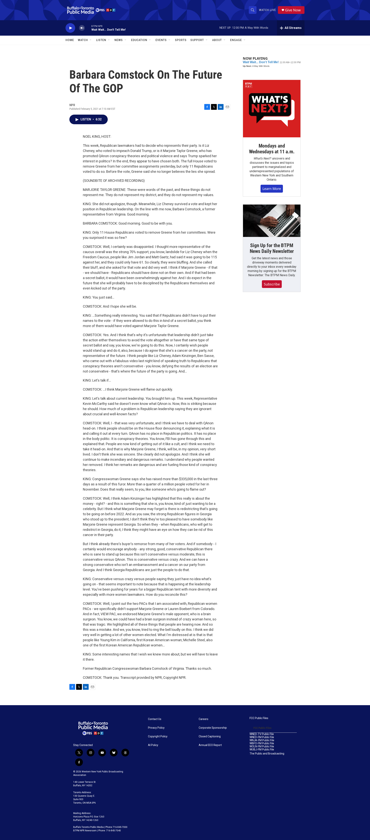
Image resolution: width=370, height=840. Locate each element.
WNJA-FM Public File (262, 740)
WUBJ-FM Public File (262, 749)
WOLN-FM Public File (262, 746)
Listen (101, 40)
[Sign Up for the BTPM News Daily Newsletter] (271, 221)
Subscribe (272, 284)
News (118, 40)
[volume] (82, 28)
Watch (83, 40)
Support (197, 40)
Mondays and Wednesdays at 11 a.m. (272, 148)
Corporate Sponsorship (213, 727)
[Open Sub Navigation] (90, 40)
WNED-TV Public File (262, 734)
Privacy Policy (156, 727)
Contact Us (154, 719)
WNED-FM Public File (262, 737)
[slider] (88, 28)
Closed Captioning (210, 736)
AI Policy (153, 745)
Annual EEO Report (210, 745)
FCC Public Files (259, 718)
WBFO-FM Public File (262, 743)
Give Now (293, 10)
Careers (203, 719)
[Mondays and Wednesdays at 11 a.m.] (271, 108)
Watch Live (267, 10)
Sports (181, 40)
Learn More (271, 188)
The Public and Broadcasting (267, 753)
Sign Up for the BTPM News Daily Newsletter (272, 248)
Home (70, 40)
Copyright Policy (157, 736)
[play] (70, 28)
